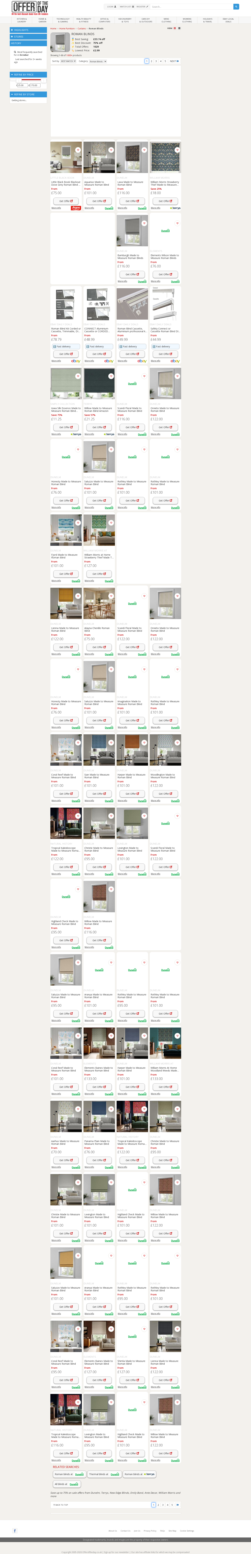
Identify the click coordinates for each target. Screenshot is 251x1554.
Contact (125, 1530)
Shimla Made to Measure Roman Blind (131, 1362)
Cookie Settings (187, 1530)
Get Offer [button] (64, 201)
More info (56, 207)
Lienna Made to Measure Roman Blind (65, 629)
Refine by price (23, 74)
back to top (61, 1505)
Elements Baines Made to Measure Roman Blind (98, 1069)
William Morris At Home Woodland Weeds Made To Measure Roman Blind (165, 1069)
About (113, 1530)
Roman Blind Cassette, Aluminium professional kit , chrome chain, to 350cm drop (132, 330)
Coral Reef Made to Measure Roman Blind (63, 776)
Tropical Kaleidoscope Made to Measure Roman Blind (65, 849)
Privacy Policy (150, 1530)
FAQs (162, 1530)
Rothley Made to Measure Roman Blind (131, 483)
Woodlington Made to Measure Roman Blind (163, 776)
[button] (111, 7)
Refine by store (23, 94)
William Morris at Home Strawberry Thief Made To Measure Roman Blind (98, 556)
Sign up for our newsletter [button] (116, 1552)
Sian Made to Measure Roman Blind (96, 776)
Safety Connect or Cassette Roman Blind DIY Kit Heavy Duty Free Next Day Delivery (165, 330)
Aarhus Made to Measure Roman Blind (65, 1142)
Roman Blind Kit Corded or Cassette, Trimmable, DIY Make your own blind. (66, 330)
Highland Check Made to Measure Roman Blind (64, 922)
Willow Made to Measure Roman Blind (98, 922)
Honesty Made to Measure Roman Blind (66, 483)
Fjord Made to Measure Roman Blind (64, 556)
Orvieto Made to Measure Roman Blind (165, 409)
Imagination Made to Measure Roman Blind (129, 702)
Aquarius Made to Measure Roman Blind (96, 183)
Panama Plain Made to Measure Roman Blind (97, 1142)
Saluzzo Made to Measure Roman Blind (98, 483)
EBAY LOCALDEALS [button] (228, 20)
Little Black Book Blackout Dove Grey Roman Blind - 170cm (65, 183)
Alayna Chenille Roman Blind (97, 629)
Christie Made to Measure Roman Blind (98, 849)
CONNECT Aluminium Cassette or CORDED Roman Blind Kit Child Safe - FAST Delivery (99, 330)
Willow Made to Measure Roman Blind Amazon (98, 409)
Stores (18, 36)
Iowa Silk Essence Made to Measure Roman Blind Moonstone (66, 409)
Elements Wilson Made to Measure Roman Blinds (165, 256)
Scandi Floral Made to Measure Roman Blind (129, 409)
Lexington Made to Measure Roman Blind (129, 849)
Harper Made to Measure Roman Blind (131, 776)
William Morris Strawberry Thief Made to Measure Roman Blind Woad (165, 183)
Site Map (172, 1530)
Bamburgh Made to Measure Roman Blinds (130, 256)
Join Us (137, 1530)
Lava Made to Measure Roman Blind (130, 183)
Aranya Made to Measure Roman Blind (98, 996)
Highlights (20, 30)
